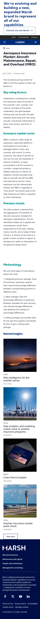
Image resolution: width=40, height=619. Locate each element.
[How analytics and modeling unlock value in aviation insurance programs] (20, 403)
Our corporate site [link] (24, 37)
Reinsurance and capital (12, 559)
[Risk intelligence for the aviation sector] (20, 355)
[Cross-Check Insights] (20, 455)
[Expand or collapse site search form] (35, 42)
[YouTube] (20, 596)
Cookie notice (8, 607)
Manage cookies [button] (21, 607)
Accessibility (32, 603)
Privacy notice (20, 603)
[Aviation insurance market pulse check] (20, 501)
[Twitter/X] (12, 596)
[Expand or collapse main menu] (4, 42)
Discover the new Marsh (18, 30)
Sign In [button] (14, 37)
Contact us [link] (34, 37)
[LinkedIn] (28, 596)
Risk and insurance (10, 555)
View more (10, 536)
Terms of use (8, 603)
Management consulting (13, 568)
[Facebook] (5, 596)
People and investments (13, 563)
